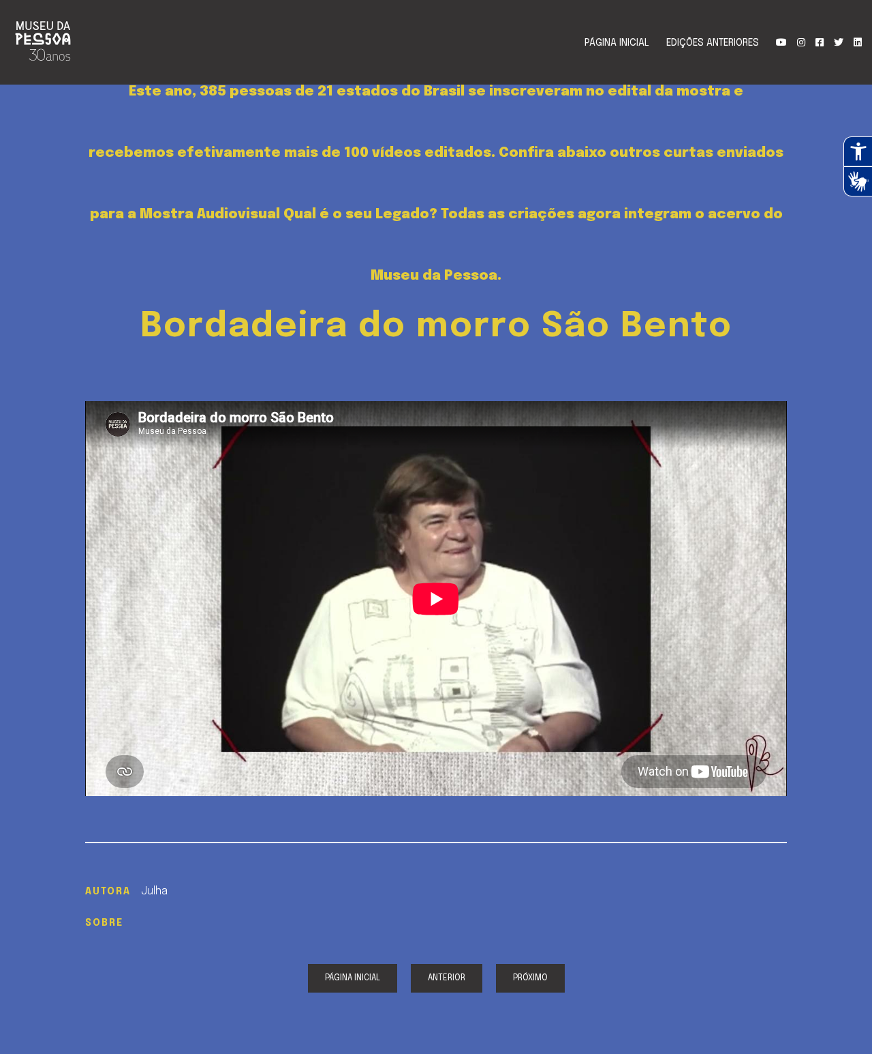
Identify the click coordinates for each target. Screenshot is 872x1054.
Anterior (446, 978)
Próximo (530, 978)
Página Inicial (617, 43)
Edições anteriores (712, 43)
